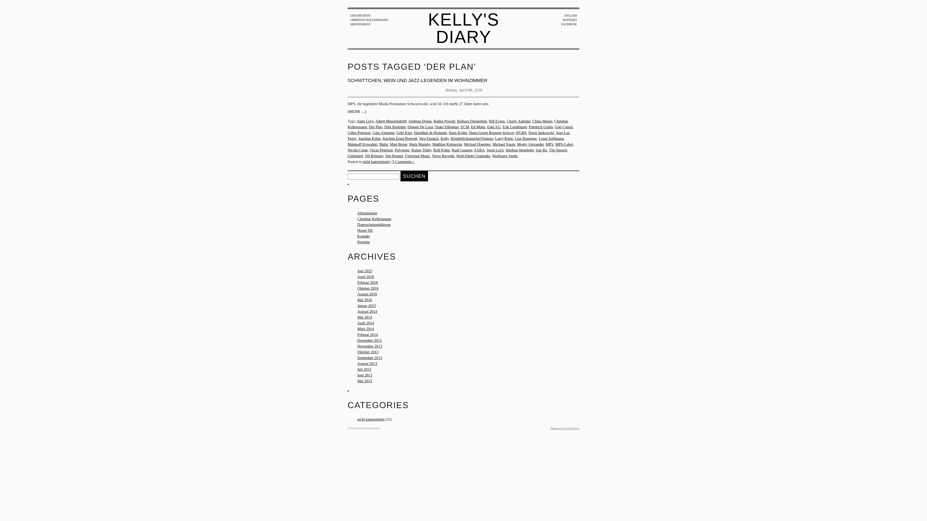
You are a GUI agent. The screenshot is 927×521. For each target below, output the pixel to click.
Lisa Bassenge (526, 139)
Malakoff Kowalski (362, 144)
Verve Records (443, 156)
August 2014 (367, 311)
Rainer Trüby (421, 150)
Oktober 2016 (368, 288)
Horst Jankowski (541, 133)
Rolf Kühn (441, 150)
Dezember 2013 (369, 340)
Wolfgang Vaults (505, 156)
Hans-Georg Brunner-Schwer (491, 133)
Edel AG (494, 127)
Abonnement (360, 24)
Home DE (365, 230)
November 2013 (369, 346)
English (570, 15)
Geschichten (360, 15)
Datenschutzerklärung (374, 225)
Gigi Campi (564, 127)
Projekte (363, 242)
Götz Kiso (404, 133)
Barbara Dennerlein (472, 121)
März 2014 (365, 329)
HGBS (521, 133)
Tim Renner (394, 156)
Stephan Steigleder (520, 150)
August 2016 (367, 294)
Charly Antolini (518, 121)
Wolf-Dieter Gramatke (473, 156)
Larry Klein (504, 139)
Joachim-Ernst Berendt (399, 139)
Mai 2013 (364, 381)
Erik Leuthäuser (515, 127)
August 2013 (367, 364)
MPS (549, 144)
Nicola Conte (358, 150)
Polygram (402, 150)
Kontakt (570, 20)
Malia (383, 144)
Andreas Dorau (420, 121)
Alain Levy (365, 121)
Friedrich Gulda (541, 127)
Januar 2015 (366, 306)
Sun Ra (541, 150)
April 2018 (365, 277)
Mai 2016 (364, 300)
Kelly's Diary (463, 28)
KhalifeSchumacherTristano (472, 139)
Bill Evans (497, 121)
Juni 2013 (364, 375)
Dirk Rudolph (395, 127)
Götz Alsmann (383, 133)
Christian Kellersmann (369, 20)
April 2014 (365, 323)
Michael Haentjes (477, 144)
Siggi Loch (495, 150)
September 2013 (369, 358)
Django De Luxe (420, 127)
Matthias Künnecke (447, 144)
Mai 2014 (364, 317)
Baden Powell (444, 121)
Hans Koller (458, 133)
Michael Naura (503, 144)
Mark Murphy (419, 144)
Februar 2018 (367, 283)
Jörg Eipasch (429, 139)
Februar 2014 (367, 335)
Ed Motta (478, 127)
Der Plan (375, 127)
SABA (479, 150)
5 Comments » (403, 162)
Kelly (445, 139)
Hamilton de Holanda (430, 133)
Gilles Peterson (359, 133)
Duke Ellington (447, 127)
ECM (465, 127)
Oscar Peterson (381, 150)
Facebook (569, 24)
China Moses (542, 121)
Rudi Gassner (462, 150)
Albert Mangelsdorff (391, 121)
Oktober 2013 (368, 352)
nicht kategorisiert (376, 162)
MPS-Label (564, 144)
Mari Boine (398, 144)
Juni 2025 (364, 271)
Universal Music (417, 156)
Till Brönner (374, 156)
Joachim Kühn (369, 139)
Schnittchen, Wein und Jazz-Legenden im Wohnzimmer (417, 80)
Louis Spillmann (551, 139)
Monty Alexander (530, 144)
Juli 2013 (364, 369)
